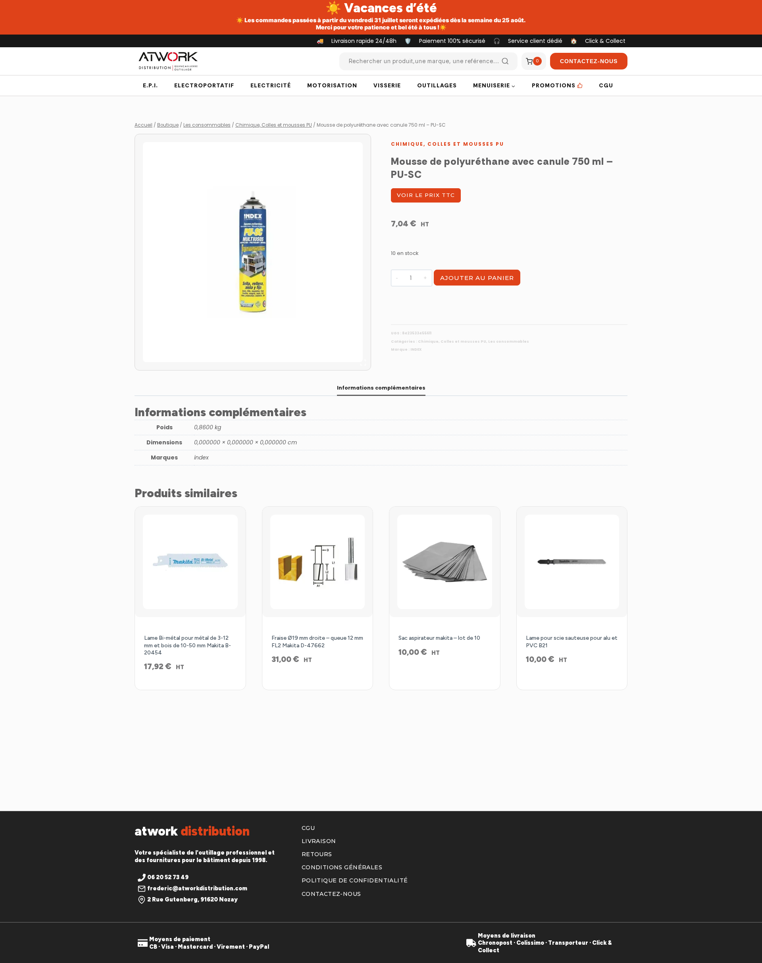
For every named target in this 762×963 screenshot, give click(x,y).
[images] (253, 252)
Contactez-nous (331, 893)
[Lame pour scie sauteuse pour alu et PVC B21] (572, 562)
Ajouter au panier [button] (317, 685)
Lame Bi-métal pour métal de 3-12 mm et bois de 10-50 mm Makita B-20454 (187, 645)
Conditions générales (342, 867)
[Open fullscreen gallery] (363, 362)
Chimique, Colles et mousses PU (447, 144)
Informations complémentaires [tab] (381, 387)
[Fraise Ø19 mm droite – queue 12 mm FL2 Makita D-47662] (317, 562)
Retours (317, 854)
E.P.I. (150, 85)
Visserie (387, 85)
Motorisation (332, 85)
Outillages (437, 85)
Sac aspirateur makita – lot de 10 (439, 638)
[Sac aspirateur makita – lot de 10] (444, 562)
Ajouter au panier (477, 278)
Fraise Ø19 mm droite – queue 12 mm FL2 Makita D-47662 (317, 641)
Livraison (319, 841)
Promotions (553, 85)
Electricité (270, 85)
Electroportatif (204, 85)
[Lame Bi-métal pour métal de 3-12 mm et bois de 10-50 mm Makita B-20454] (190, 562)
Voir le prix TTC (426, 195)
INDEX (415, 349)
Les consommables (508, 341)
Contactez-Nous (589, 61)
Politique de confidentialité (355, 880)
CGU (606, 85)
